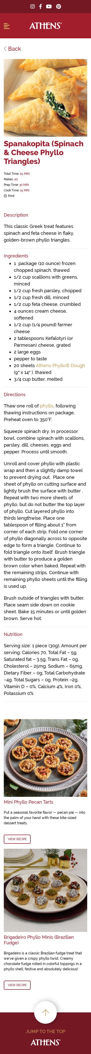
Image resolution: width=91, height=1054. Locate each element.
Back (14, 48)
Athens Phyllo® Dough (60, 365)
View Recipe (17, 839)
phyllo (46, 405)
